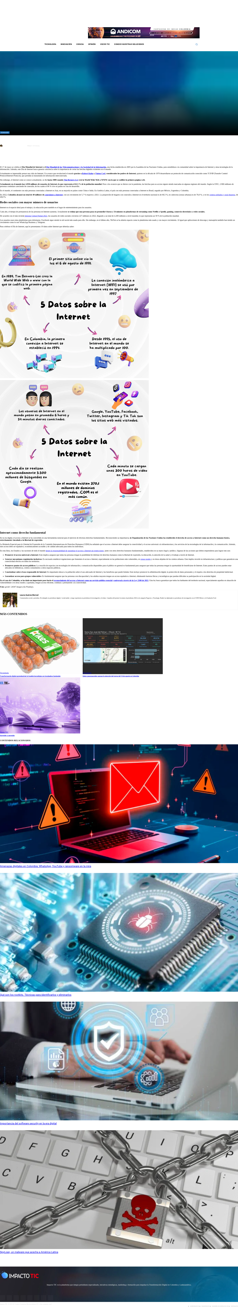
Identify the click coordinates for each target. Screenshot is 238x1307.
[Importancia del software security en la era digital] (119, 1061)
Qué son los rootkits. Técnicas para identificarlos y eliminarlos (35, 994)
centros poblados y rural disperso (222, 195)
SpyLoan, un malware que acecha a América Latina (29, 1252)
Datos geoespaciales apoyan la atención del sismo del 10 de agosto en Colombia (111, 676)
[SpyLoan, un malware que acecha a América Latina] (119, 1189)
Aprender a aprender (7, 735)
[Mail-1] (188, 22)
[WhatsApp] (31, 157)
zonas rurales (146, 559)
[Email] (49, 157)
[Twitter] (175, 22)
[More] (57, 157)
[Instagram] (171, 22)
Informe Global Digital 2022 (35, 216)
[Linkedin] (178, 22)
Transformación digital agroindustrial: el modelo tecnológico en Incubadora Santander (30, 676)
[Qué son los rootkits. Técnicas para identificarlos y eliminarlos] (119, 932)
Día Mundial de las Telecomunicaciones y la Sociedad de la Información (76, 167)
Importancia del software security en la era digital (28, 1123)
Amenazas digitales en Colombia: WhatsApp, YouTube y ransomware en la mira (45, 866)
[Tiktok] (184, 22)
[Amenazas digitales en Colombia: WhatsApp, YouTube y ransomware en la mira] (119, 803)
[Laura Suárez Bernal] (1, 146)
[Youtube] (181, 22)
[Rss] (191, 22)
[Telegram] (40, 157)
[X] (4, 157)
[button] (196, 44)
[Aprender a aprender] (40, 705)
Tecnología (5, 132)
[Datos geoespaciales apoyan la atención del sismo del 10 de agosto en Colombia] (123, 646)
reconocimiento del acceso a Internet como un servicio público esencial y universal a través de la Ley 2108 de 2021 (101, 580)
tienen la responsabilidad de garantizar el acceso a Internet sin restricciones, (75, 551)
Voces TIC (4, 732)
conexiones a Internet (53, 195)
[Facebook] (168, 22)
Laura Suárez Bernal (14, 146)
